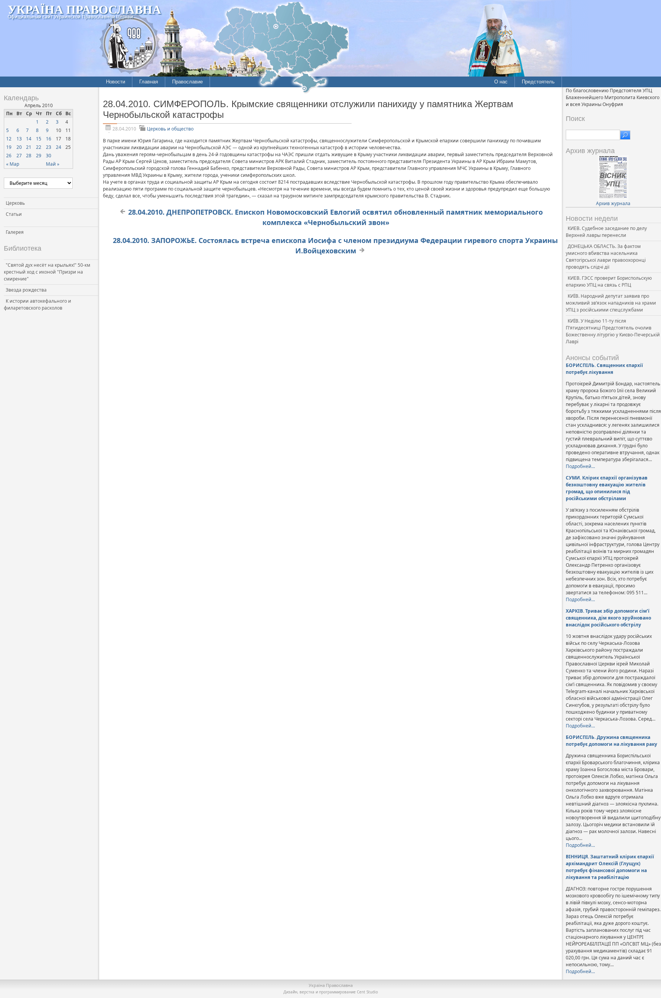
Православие (187, 82)
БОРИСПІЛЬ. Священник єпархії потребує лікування (604, 368)
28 (28, 155)
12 (8, 138)
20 (19, 147)
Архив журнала (613, 203)
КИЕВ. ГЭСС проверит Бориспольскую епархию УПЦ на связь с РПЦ (609, 281)
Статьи (14, 214)
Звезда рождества (26, 290)
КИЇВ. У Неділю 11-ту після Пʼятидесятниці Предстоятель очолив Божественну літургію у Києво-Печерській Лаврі (613, 331)
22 (38, 147)
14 (28, 138)
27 (19, 155)
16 (48, 138)
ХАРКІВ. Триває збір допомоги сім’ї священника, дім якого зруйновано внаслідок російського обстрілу (608, 618)
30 (48, 155)
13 (19, 138)
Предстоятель (538, 82)
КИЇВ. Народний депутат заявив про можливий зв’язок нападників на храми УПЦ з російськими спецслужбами (611, 303)
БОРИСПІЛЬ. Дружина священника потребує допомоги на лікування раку (611, 740)
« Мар (12, 164)
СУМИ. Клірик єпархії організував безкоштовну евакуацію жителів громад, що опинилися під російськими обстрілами (607, 488)
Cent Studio (367, 992)
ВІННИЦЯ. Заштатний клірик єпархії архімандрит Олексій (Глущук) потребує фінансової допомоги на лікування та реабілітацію (610, 867)
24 (58, 147)
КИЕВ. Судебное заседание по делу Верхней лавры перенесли (606, 231)
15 (38, 138)
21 (28, 147)
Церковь (15, 203)
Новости (115, 82)
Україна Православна (84, 9)
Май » (52, 164)
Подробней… (580, 466)
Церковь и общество (170, 129)
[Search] (625, 135)
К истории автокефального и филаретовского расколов (37, 304)
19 (8, 147)
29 (38, 155)
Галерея (15, 232)
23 (48, 147)
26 (8, 155)
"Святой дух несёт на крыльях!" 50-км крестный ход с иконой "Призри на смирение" (47, 272)
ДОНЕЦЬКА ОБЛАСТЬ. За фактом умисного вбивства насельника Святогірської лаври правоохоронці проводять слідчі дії (606, 256)
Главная (148, 82)
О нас (501, 82)
